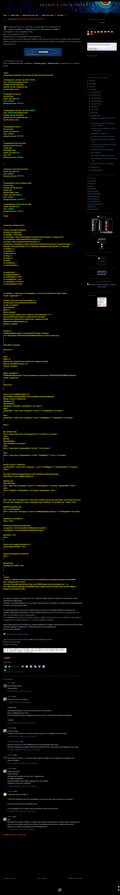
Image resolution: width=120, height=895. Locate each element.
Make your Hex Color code (30, 15)
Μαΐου (93, 112)
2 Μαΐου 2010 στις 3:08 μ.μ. (19, 702)
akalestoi (11, 755)
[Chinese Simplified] (92, 34)
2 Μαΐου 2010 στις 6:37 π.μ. (19, 691)
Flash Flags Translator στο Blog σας (103, 155)
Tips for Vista (91, 199)
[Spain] (98, 32)
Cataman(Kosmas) (14, 741)
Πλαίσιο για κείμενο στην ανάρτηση (102, 149)
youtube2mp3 (91, 209)
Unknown (11, 791)
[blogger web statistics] (102, 249)
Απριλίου (94, 115)
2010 (91, 89)
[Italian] (102, 32)
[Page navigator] (43, 56)
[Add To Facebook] (5, 666)
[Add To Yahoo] (22, 666)
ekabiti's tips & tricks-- (65, 5)
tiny (107, 44)
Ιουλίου (93, 107)
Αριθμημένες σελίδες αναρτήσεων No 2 (26, 19)
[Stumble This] (26, 666)
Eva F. (10, 683)
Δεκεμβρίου (95, 92)
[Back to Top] (119, 887)
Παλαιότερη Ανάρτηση (75, 878)
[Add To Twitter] (14, 666)
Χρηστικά (90, 181)
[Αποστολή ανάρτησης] (4, 670)
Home (5, 15)
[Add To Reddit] (43, 666)
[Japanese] (88, 34)
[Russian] (108, 32)
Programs (90, 189)
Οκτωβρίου (95, 98)
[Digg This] (39, 666)
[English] (88, 32)
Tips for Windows (93, 201)
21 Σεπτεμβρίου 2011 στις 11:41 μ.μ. (24, 750)
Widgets (90, 206)
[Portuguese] (112, 32)
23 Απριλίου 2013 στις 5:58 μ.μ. (21, 811)
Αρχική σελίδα (41, 878)
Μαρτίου (94, 167)
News (89, 186)
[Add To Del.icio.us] (35, 666)
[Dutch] (105, 32)
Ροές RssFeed (96, 152)
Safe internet (91, 191)
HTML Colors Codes (48, 15)
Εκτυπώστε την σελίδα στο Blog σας (103, 136)
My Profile (60, 15)
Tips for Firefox (92, 196)
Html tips (90, 183)
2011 (91, 86)
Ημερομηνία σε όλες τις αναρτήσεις (102, 163)
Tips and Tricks (17, 672)
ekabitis (10, 696)
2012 (91, 84)
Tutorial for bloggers (93, 204)
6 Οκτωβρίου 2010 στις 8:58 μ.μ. (22, 723)
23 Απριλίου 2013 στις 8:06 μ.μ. (21, 830)
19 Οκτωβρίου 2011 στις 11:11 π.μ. (23, 763)
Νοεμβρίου (95, 95)
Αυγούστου (95, 104)
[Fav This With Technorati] (31, 666)
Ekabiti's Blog (15, 15)
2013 (91, 81)
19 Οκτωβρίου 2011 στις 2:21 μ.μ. (22, 786)
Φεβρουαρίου (96, 170)
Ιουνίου (93, 109)
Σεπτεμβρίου (95, 101)
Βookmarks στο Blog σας (99, 133)
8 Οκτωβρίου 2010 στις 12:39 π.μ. (22, 736)
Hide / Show (102, 287)
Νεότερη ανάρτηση (9, 878)
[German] (95, 32)
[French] (92, 32)
